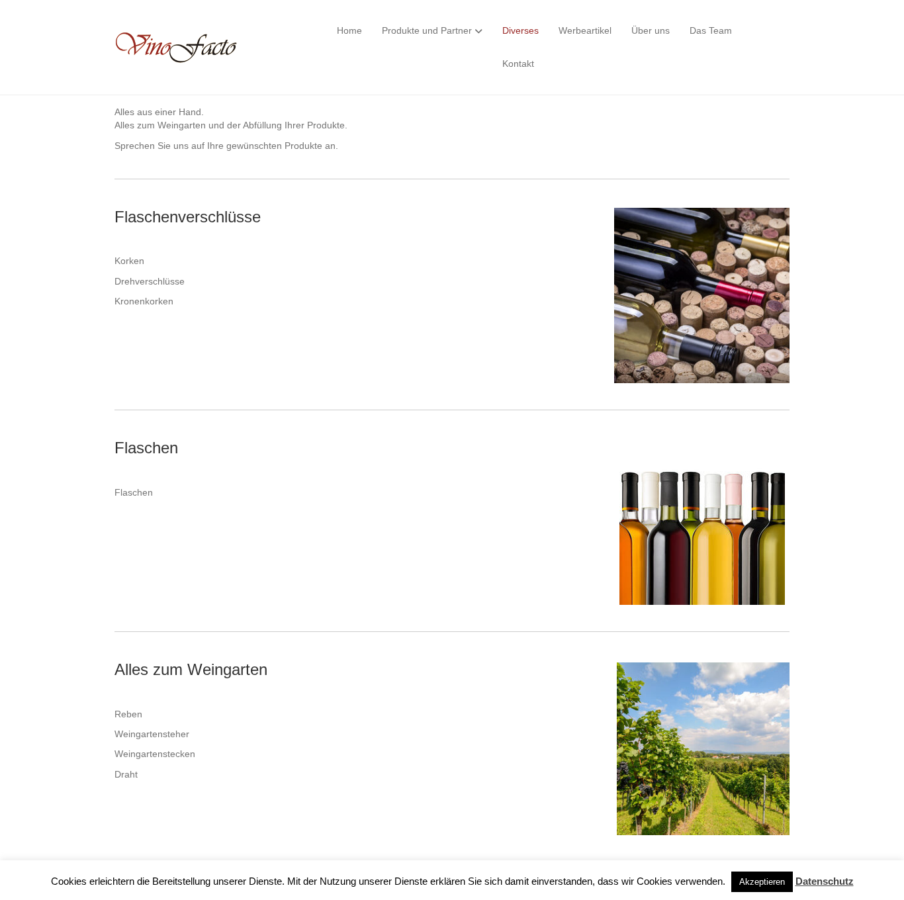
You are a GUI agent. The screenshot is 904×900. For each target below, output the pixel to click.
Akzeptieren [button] (762, 882)
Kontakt (518, 63)
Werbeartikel (585, 30)
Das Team (711, 30)
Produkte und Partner (427, 30)
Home (349, 30)
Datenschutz (824, 881)
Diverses (520, 30)
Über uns (650, 30)
